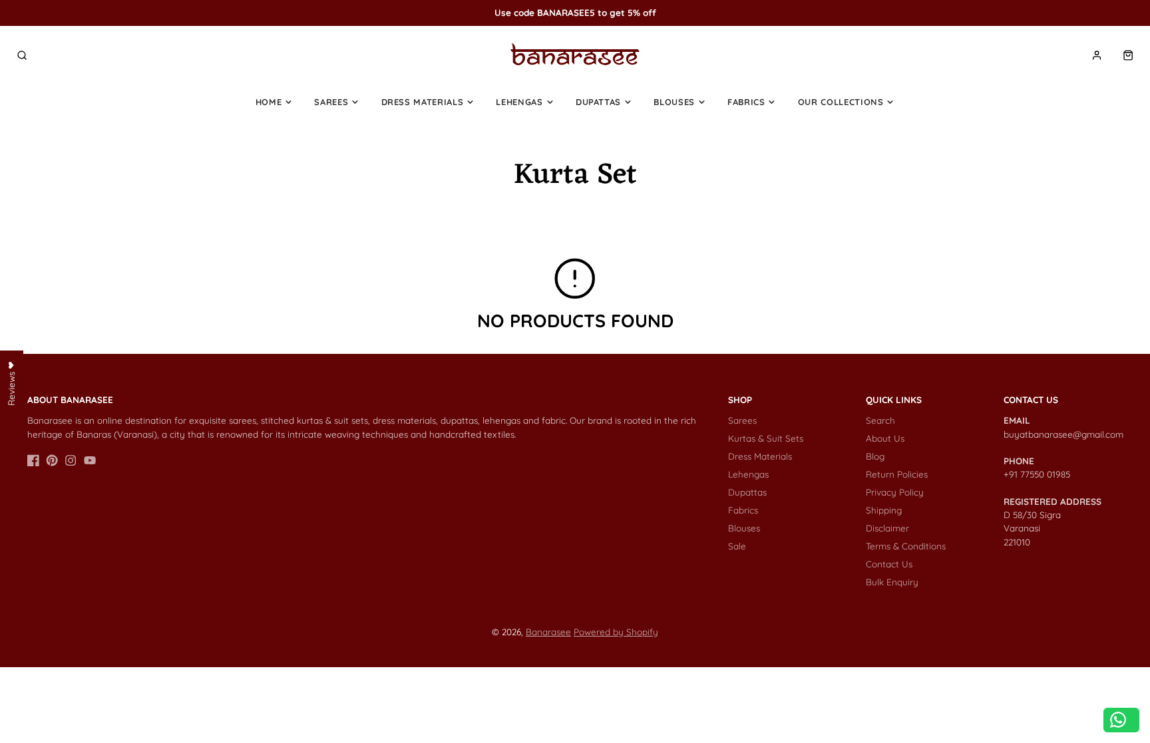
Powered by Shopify (616, 631)
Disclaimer (887, 527)
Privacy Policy (895, 492)
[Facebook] (33, 460)
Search (880, 420)
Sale (737, 545)
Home (269, 101)
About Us (885, 438)
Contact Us (889, 563)
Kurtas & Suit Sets (765, 438)
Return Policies (897, 474)
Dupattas (598, 101)
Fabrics (746, 101)
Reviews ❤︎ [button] (11, 383)
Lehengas (519, 101)
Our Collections (841, 101)
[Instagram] (71, 460)
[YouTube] (90, 460)
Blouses (674, 101)
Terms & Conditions (906, 545)
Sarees (331, 101)
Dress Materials (422, 101)
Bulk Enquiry (892, 581)
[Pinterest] (52, 460)
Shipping (884, 510)
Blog (875, 456)
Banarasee (548, 631)
